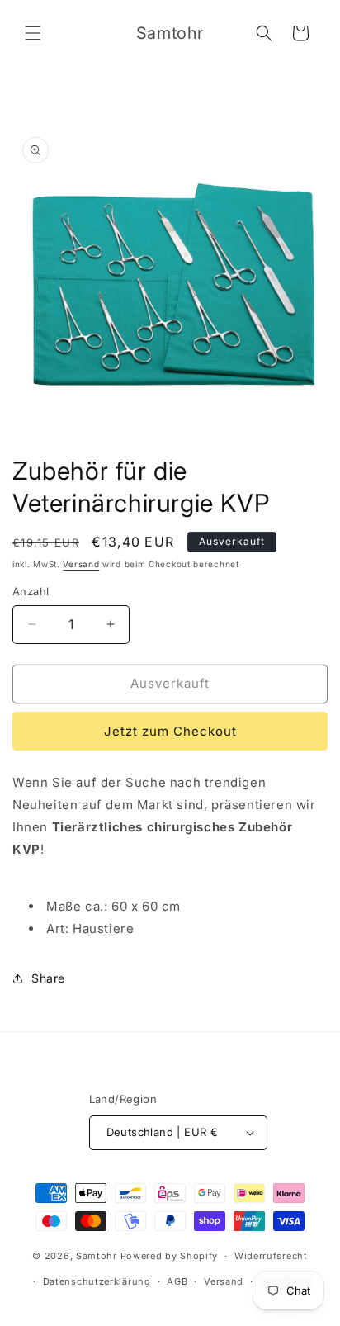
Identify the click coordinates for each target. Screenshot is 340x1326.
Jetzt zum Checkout (170, 731)
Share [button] (48, 978)
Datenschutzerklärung (97, 1281)
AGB (177, 1281)
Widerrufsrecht (271, 1256)
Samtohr (96, 1256)
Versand (81, 564)
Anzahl (30, 591)
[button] (33, 33)
